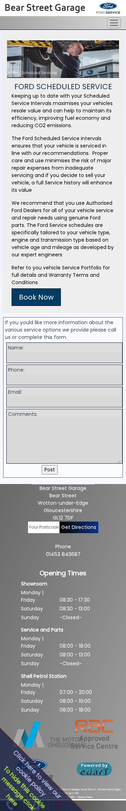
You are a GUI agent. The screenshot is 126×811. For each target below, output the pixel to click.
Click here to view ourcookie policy (37, 774)
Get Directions (78, 527)
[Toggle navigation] (114, 23)
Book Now (36, 297)
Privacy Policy (85, 797)
